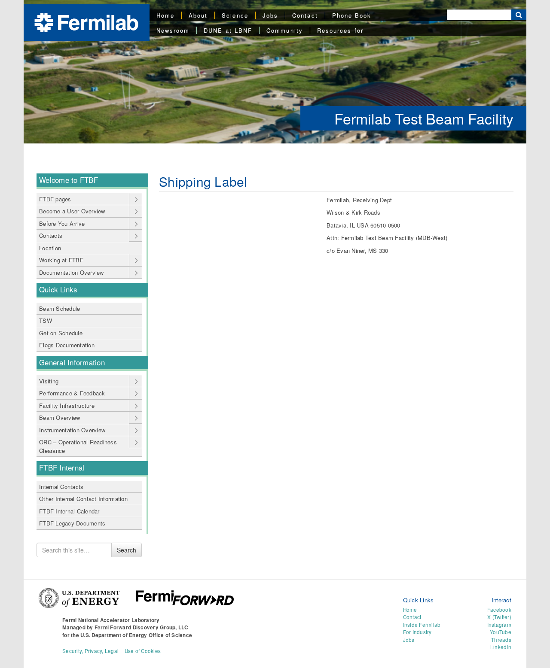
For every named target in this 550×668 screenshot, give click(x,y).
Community (284, 30)
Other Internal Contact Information (83, 499)
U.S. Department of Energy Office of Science (136, 635)
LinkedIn (500, 647)
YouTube (500, 632)
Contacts (50, 235)
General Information (72, 362)
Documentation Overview (71, 272)
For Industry (417, 632)
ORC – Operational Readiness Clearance (78, 446)
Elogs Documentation (67, 345)
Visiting (48, 381)
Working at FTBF (61, 260)
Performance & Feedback (72, 393)
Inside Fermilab (422, 624)
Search (126, 550)
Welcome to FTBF (68, 180)
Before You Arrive (62, 223)
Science (235, 15)
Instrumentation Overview (72, 430)
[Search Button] (518, 14)
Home (165, 15)
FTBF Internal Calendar (69, 511)
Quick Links (58, 289)
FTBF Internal (61, 467)
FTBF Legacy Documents (72, 523)
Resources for (340, 30)
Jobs (270, 15)
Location (50, 248)
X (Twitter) (499, 616)
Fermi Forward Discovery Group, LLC (141, 627)
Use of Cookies (143, 650)
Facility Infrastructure (67, 405)
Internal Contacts (61, 487)
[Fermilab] (86, 22)
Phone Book (352, 15)
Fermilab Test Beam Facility (423, 118)
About (198, 15)
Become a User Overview (72, 211)
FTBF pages (55, 199)
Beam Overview (59, 417)
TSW (45, 320)
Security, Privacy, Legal (90, 650)
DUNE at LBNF (228, 30)
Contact (305, 15)
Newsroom (173, 30)
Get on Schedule (60, 333)
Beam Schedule (59, 308)
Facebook (499, 609)
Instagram (499, 624)
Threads (501, 639)
